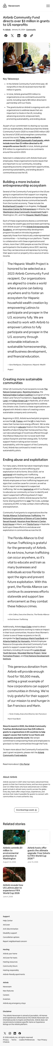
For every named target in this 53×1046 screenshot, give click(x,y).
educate (22, 427)
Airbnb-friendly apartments (14, 974)
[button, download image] (45, 47)
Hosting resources (10, 962)
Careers (6, 995)
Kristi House (8, 524)
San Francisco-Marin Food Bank (30, 638)
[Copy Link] (32, 36)
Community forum (10, 966)
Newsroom (14, 5)
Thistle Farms (33, 524)
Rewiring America (31, 392)
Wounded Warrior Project (29, 653)
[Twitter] (5, 1033)
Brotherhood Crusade (13, 206)
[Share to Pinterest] (25, 36)
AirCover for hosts (10, 958)
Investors (6, 999)
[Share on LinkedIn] (19, 36)
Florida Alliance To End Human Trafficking (22, 515)
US (32, 421)
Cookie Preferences (27, 1040)
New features (8, 991)
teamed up (28, 489)
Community (31, 30)
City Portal (24, 764)
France (19, 421)
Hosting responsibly (11, 970)
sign (29, 501)
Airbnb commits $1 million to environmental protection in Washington (12, 853)
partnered (7, 474)
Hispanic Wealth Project (37, 215)
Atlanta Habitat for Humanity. (16, 641)
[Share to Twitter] (12, 36)
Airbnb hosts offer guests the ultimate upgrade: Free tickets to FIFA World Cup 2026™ (38, 853)
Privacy (6, 1040)
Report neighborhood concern (15, 941)
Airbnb (8, 30)
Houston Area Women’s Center (31, 521)
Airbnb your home (10, 954)
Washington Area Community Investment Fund (24, 212)
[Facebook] (20, 1033)
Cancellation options (11, 937)
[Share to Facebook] (6, 36)
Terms (13, 1040)
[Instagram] (10, 1033)
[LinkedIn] (15, 1033)
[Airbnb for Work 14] (26, 57)
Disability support (10, 933)
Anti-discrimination (10, 929)
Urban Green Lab (20, 400)
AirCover (6, 925)
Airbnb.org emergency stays (14, 1003)
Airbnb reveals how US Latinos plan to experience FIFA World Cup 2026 (13, 889)
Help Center (8, 921)
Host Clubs (26, 626)
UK (14, 421)
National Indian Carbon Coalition (18, 395)
